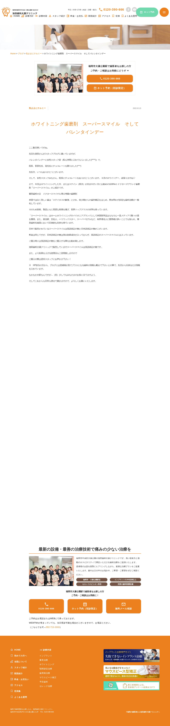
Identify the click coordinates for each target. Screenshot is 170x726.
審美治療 (43, 660)
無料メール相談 (123, 608)
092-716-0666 (53, 627)
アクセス (106, 16)
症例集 (17, 691)
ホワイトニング (46, 664)
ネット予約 (149, 12)
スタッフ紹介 (58, 16)
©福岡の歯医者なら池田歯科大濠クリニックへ (143, 712)
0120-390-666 (113, 9)
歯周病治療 (44, 673)
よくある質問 (130, 16)
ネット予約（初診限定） (111, 88)
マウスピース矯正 (47, 677)
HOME (17, 650)
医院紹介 (92, 16)
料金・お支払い (21, 679)
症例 (117, 16)
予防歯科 (43, 682)
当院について (20, 662)
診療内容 (42, 16)
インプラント (45, 656)
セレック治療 (45, 686)
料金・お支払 (76, 16)
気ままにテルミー (37, 108)
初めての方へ (20, 656)
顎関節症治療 (45, 669)
